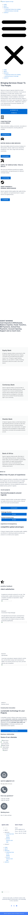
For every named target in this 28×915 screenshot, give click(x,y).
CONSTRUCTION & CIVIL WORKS (13, 9)
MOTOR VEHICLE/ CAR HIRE (11, 11)
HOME (5, 4)
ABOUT (5, 6)
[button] (14, 42)
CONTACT (6, 12)
